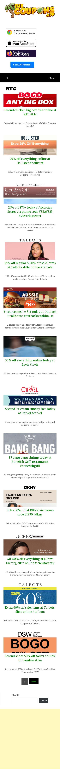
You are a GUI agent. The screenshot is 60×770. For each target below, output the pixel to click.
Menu (51, 77)
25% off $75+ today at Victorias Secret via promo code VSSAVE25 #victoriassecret (30, 212)
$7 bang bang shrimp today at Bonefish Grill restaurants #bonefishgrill (30, 462)
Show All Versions (22, 64)
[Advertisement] (30, 739)
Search (16, 695)
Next (33, 681)
